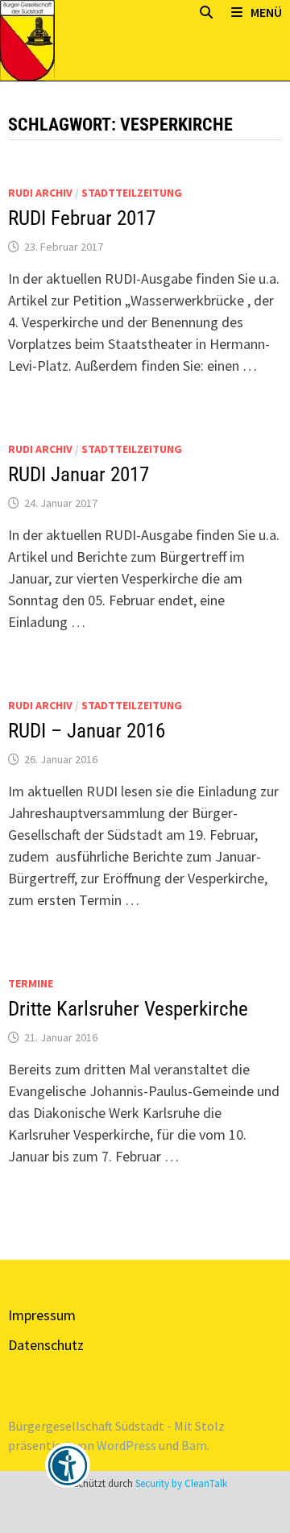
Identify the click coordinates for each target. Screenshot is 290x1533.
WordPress (126, 1445)
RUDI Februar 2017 (81, 218)
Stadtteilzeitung (131, 192)
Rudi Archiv (40, 192)
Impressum (42, 1315)
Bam (194, 1445)
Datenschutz (46, 1345)
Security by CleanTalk (181, 1483)
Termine (30, 983)
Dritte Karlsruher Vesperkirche (128, 1008)
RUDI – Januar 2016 (86, 730)
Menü (266, 12)
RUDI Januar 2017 (78, 474)
